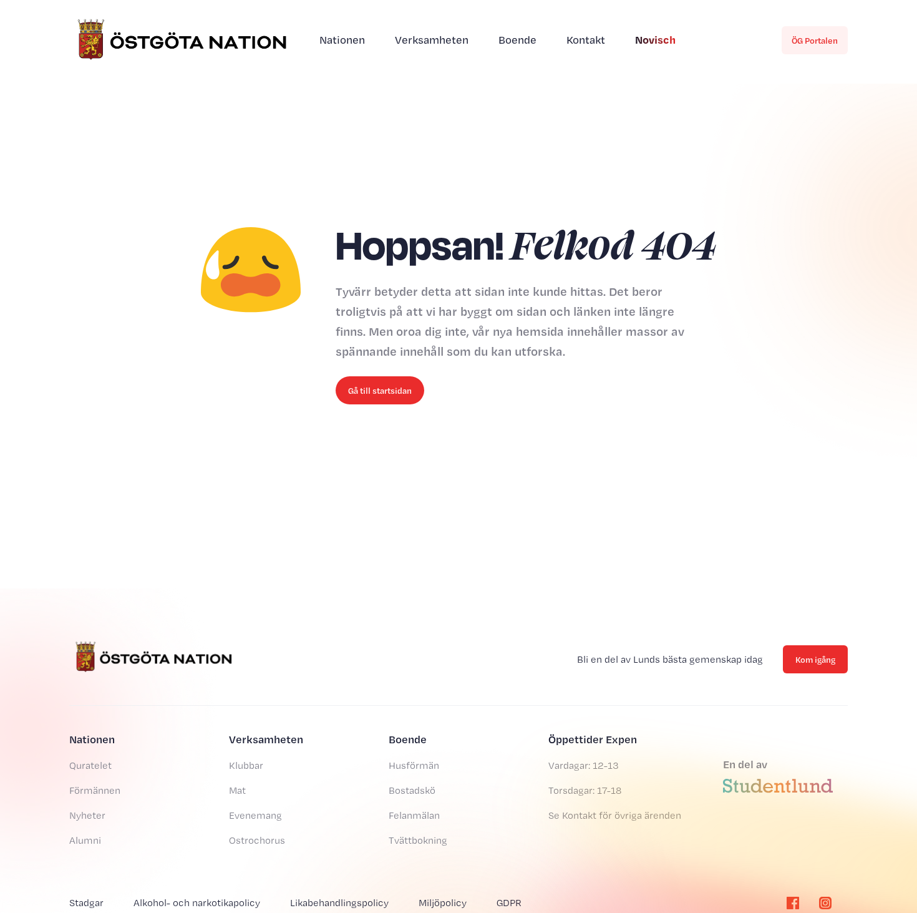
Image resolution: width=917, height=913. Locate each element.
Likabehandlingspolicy (339, 903)
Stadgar (86, 903)
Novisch (655, 39)
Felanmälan (414, 815)
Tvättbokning (418, 840)
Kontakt (585, 39)
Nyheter (87, 815)
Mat (237, 790)
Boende (517, 39)
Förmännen (94, 790)
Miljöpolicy (443, 903)
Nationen (342, 39)
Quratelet (90, 765)
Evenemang (255, 815)
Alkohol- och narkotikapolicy (196, 903)
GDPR (509, 903)
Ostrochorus (257, 840)
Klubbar (246, 765)
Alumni (85, 840)
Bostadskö (412, 790)
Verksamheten (431, 39)
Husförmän (414, 765)
